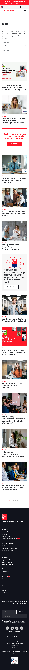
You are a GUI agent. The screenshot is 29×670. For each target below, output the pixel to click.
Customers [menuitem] (4, 588)
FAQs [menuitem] (3, 578)
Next (19, 500)
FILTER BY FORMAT (6, 42)
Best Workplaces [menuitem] (6, 536)
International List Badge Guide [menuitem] (14, 643)
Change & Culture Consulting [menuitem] (10, 538)
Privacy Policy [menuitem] (14, 645)
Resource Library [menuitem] (6, 571)
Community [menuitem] (6, 576)
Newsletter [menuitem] (4, 574)
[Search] (18, 7)
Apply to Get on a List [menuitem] (7, 552)
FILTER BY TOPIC (5, 50)
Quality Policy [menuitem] (14, 647)
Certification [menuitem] (5, 534)
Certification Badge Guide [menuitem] (14, 637)
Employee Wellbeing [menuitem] (7, 560)
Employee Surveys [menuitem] (6, 532)
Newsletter (24, 7)
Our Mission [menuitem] (5, 585)
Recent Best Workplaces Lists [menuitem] (9, 548)
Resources (5, 19)
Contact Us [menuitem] (5, 592)
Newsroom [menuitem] (4, 590)
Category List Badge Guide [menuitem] (14, 641)
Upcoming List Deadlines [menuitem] (8, 550)
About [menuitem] (4, 583)
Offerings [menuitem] (5, 529)
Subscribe (14, 143)
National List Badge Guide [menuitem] (14, 639)
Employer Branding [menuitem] (7, 562)
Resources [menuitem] (5, 569)
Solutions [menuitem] (5, 557)
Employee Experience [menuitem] (7, 564)
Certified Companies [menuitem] (7, 546)
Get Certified (11, 287)
